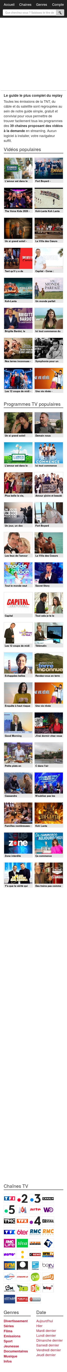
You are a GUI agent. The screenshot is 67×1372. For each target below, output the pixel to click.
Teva (22, 1243)
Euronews (22, 1265)
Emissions (12, 1336)
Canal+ (48, 1198)
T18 (48, 1243)
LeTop (48, 1287)
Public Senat (22, 1299)
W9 (48, 1209)
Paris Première (35, 1243)
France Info (22, 1254)
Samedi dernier (47, 1345)
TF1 (9, 1198)
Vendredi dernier (48, 1349)
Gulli (35, 1276)
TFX (22, 1220)
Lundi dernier (46, 1335)
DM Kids (35, 1287)
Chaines (25, 4)
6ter (22, 1231)
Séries (9, 1326)
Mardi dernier (46, 1330)
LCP (9, 1299)
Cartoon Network (9, 1287)
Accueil (9, 4)
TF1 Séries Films (9, 1231)
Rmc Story (48, 1231)
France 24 (35, 1265)
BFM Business (9, 1265)
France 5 (9, 1209)
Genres (41, 4)
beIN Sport (48, 1265)
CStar (48, 1220)
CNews (35, 1254)
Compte (58, 4)
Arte (35, 1209)
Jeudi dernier (46, 1354)
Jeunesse (11, 1346)
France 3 (35, 1198)
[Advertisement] (33, 54)
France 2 (22, 1198)
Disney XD (22, 1287)
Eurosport (9, 1276)
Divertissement (16, 1320)
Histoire (35, 1299)
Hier (39, 1325)
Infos (8, 1361)
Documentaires (16, 1351)
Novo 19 (9, 1254)
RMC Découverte (35, 1231)
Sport (8, 1341)
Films (8, 1331)
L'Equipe (22, 1276)
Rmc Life (9, 1243)
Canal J (48, 1276)
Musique (10, 1356)
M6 (22, 1209)
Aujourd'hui (44, 1320)
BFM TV (48, 1254)
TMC (9, 1220)
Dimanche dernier (49, 1340)
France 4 (35, 1220)
